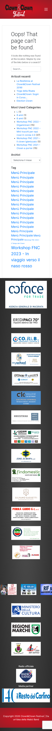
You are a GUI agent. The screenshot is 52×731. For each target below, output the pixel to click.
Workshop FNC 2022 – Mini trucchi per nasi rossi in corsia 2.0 (28, 131)
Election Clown (24, 100)
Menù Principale (23, 173)
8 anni (20, 115)
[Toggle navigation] (46, 9)
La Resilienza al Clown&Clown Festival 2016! (28, 84)
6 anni (20, 118)
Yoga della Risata (26, 90)
